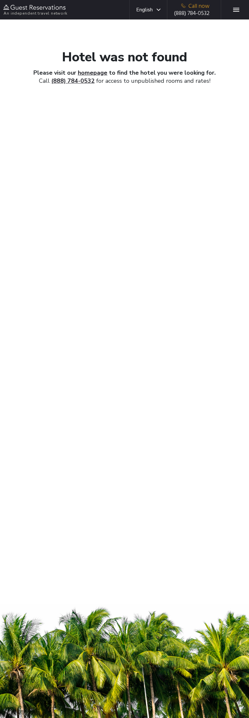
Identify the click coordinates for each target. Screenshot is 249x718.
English (144, 9)
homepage (92, 73)
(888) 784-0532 (73, 81)
